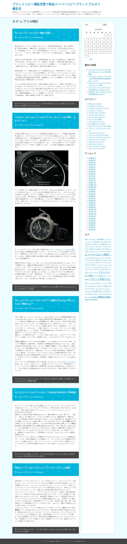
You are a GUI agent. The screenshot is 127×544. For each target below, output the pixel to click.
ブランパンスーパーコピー (97, 139)
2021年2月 (92, 178)
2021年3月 (92, 176)
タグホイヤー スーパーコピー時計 (99, 126)
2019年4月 (92, 227)
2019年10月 (92, 214)
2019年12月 (92, 209)
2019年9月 (92, 216)
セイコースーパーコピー (96, 122)
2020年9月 (92, 189)
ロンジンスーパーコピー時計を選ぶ (33, 32)
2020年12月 (92, 183)
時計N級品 (94, 299)
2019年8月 (92, 218)
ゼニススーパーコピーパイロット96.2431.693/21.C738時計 (45, 392)
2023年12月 (92, 162)
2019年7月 (92, 221)
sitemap (83, 541)
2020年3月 (92, 203)
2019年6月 (92, 223)
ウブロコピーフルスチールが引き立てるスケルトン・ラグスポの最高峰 (99, 72)
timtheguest (39, 37)
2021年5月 (92, 174)
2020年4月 (92, 200)
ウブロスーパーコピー (95, 106)
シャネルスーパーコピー (96, 115)
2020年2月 (92, 205)
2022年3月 (92, 169)
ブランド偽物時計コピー (100, 276)
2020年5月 (92, 198)
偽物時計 (94, 297)
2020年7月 (92, 194)
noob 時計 (50, 103)
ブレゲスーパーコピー (95, 144)
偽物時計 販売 (88, 299)
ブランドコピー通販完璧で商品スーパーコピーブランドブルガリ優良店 (61, 541)
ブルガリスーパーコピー (96, 142)
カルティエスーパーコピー (97, 113)
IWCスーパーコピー (29, 529)
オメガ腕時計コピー (103, 244)
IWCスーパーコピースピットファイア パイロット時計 (42, 467)
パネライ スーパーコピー (66, 287)
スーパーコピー (106, 251)
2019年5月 (92, 225)
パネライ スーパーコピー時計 (65, 249)
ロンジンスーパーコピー (30, 103)
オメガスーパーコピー (95, 110)
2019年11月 (92, 212)
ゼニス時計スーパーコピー (31, 454)
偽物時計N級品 (31, 381)
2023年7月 (92, 165)
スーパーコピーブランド (30, 287)
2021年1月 (92, 180)
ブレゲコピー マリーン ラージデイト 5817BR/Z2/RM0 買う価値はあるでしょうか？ (99, 78)
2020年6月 (92, 196)
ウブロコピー (89, 242)
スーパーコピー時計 (59, 103)
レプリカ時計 (22, 105)
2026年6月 (92, 158)
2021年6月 (92, 171)
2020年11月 (92, 185)
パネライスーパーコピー (96, 133)
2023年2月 (92, 167)
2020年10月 (92, 187)
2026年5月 (92, 160)
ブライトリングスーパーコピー (98, 135)
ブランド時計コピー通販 (55, 379)
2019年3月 (92, 229)
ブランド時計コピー (29, 456)
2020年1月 (92, 207)
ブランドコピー (94, 272)
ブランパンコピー (103, 283)
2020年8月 (92, 192)
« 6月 (90, 59)
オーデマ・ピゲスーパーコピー (98, 108)
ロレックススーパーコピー (31, 379)
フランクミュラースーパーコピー (99, 137)
